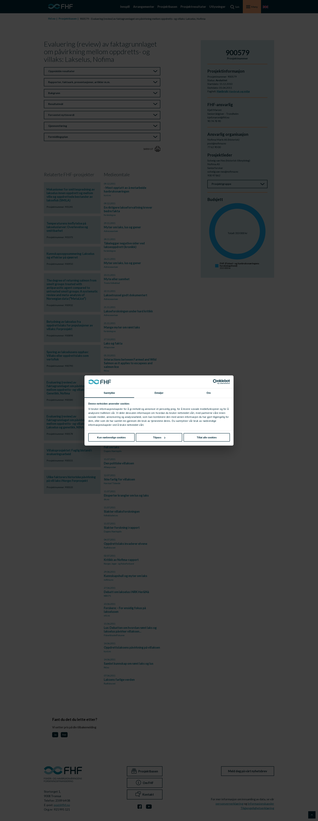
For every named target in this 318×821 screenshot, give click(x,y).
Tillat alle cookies (207, 437)
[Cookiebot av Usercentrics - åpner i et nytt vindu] (215, 381)
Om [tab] (209, 392)
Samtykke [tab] (109, 392)
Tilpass (157, 437)
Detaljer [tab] (159, 392)
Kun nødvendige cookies (111, 437)
